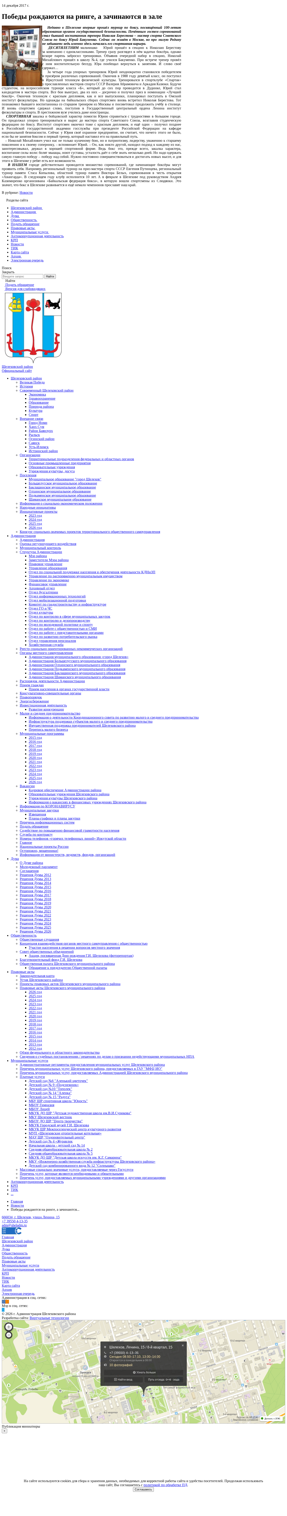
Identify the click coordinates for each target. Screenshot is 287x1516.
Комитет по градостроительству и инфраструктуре (67, 604)
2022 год (35, 766)
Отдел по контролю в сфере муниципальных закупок (69, 616)
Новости (26, 192)
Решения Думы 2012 (35, 875)
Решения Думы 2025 (35, 927)
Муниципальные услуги (29, 1060)
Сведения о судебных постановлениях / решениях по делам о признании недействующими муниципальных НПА (107, 1056)
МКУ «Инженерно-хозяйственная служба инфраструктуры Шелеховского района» (92, 1161)
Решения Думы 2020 (35, 907)
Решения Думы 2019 (35, 903)
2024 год (35, 519)
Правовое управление (45, 564)
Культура (35, 410)
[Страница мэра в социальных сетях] (3, 1310)
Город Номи (38, 423)
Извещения (37, 814)
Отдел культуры (41, 612)
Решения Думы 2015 (35, 887)
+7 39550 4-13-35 (15, 1221)
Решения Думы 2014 (35, 883)
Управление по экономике (49, 580)
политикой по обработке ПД (165, 1485)
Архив (7, 1289)
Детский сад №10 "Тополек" (50, 1089)
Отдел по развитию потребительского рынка (63, 637)
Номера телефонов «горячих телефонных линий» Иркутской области (73, 838)
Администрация (23, 536)
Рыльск (34, 435)
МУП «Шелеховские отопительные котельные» (65, 1133)
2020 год (35, 758)
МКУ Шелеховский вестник (50, 1117)
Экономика (37, 394)
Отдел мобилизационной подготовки (57, 600)
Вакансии (27, 786)
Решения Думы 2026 (35, 931)
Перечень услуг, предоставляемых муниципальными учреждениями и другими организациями (93, 1178)
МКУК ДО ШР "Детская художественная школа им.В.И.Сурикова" (80, 1113)
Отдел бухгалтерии (43, 592)
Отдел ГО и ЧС (40, 608)
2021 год (35, 762)
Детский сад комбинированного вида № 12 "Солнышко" (72, 1165)
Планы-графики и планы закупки (54, 818)
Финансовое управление (48, 584)
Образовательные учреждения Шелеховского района (69, 794)
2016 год (35, 742)
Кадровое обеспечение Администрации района (65, 790)
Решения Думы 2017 (35, 895)
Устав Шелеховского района (41, 980)
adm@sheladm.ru (14, 1225)
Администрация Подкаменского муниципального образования (77, 669)
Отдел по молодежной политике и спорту (61, 624)
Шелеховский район (26, 378)
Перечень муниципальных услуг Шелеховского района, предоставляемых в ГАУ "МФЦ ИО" (91, 1069)
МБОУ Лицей (39, 1109)
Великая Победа (32, 382)
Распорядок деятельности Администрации (52, 681)
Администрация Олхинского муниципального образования (74, 665)
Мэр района (38, 556)
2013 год (35, 1044)
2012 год (35, 1048)
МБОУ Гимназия (41, 1105)
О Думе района (31, 863)
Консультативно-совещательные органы (50, 693)
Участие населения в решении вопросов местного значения (74, 947)
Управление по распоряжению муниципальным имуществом (75, 576)
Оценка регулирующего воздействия (48, 544)
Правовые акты (23, 972)
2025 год (35, 524)
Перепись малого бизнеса (48, 729)
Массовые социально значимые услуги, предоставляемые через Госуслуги (76, 1169)
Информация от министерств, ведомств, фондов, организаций (67, 855)
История (26, 386)
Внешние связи (31, 419)
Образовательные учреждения (52, 467)
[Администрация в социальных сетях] (3, 1302)
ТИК (14, 1190)
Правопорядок (31, 697)
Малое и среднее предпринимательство (50, 713)
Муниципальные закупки (39, 810)
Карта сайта (11, 1285)
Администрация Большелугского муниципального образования (77, 661)
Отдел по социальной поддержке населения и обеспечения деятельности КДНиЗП (92, 572)
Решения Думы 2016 (35, 891)
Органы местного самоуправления (46, 653)
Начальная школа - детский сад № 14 (57, 1145)
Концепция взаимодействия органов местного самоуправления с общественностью (84, 943)
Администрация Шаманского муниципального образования (75, 677)
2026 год (35, 528)
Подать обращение (34, 826)
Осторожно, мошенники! (39, 851)
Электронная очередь (18, 1294)
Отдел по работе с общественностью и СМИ (63, 628)
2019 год (35, 754)
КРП (14, 1186)
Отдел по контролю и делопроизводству (59, 620)
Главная (8, 1237)
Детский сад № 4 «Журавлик (51, 1141)
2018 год (35, 750)
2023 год (35, 515)
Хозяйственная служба (46, 645)
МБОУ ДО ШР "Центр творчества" (56, 1121)
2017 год (35, 746)
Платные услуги (32, 1077)
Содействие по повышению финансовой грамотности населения (69, 830)
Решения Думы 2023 (35, 919)
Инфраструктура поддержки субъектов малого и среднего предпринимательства (90, 721)
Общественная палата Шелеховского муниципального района (67, 964)
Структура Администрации (41, 552)
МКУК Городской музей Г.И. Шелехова (59, 1125)
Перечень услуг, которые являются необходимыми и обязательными (72, 1174)
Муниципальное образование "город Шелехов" (65, 479)
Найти (50, 276)
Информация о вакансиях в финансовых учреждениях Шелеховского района (87, 802)
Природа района (41, 406)
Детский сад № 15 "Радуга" (50, 1097)
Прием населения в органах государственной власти (69, 689)
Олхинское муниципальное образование (60, 491)
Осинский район (41, 439)
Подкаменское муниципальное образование (62, 495)
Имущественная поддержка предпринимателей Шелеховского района (82, 725)
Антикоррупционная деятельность (37, 1182)
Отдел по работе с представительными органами (66, 633)
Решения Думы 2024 (35, 923)
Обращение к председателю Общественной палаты (68, 968)
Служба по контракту (36, 834)
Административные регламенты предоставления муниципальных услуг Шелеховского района (92, 1065)
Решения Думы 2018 (35, 899)
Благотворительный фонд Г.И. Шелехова (51, 960)
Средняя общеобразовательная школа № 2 (61, 1149)
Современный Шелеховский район (47, 390)
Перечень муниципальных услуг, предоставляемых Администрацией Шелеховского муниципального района (104, 1073)
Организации (30, 455)
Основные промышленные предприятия (60, 463)
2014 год (35, 1040)
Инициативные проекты (38, 511)
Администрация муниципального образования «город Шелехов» (78, 657)
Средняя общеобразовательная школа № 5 (61, 1153)
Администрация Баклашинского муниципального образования (77, 673)
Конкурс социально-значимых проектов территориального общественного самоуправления (90, 532)
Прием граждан (32, 685)
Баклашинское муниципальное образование (62, 487)
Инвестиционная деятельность (43, 705)
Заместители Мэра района (49, 560)
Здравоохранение (42, 398)
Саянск (34, 443)
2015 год (35, 737)
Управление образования (48, 568)
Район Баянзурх (41, 431)
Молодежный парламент (39, 867)
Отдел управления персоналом (52, 641)
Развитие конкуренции (46, 709)
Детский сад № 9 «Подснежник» (54, 1085)
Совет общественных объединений (47, 951)
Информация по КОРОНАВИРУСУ (47, 806)
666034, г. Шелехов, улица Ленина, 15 (31, 1217)
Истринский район (43, 451)
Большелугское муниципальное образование (63, 483)
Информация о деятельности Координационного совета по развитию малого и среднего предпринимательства (114, 717)
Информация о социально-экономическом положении (61, 503)
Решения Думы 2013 (35, 879)
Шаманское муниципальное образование (60, 499)
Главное (26, 842)
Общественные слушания (39, 939)
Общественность (24, 935)
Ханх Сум (36, 427)
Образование (39, 402)
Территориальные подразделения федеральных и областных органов (81, 459)
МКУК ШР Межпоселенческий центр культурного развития (75, 1129)
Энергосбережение (34, 701)
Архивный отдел (42, 588)
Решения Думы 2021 (35, 911)
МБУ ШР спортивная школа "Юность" (58, 1101)
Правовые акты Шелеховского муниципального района (62, 988)
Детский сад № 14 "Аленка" (50, 1093)
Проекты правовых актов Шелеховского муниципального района (70, 984)
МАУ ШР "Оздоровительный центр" (57, 1137)
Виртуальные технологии (49, 1318)
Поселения (28, 475)
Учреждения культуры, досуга (52, 471)
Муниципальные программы (42, 733)
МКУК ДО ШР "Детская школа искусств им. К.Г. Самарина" (75, 1157)
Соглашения (29, 871)
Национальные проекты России (44, 847)
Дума (15, 859)
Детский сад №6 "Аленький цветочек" (58, 1081)
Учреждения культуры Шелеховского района (63, 798)
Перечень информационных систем (47, 822)
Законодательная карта (37, 976)
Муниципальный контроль (40, 548)
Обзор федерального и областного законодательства (60, 1052)
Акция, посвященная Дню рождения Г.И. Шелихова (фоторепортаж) (81, 956)
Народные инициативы (38, 507)
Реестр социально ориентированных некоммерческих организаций (71, 649)
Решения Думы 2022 (35, 915)
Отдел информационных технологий (57, 596)
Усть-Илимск (39, 447)
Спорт (33, 415)
